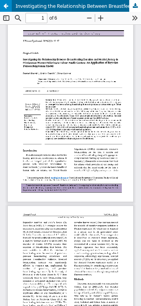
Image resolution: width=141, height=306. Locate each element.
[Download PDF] (135, 6)
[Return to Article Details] (6, 6)
